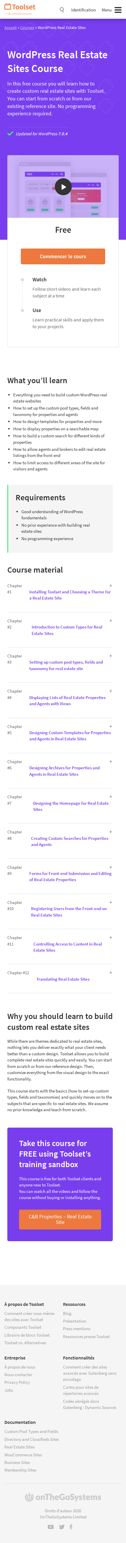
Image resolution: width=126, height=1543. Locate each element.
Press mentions (76, 1328)
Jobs (8, 1390)
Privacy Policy (17, 1382)
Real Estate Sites (19, 1447)
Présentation (74, 1321)
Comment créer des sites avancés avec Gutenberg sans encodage (89, 1373)
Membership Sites (20, 1470)
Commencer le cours (63, 256)
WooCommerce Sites (23, 1455)
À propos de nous (19, 1367)
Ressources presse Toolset (86, 1336)
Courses (27, 27)
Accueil (10, 27)
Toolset (22, 9)
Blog (67, 1313)
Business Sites (17, 1462)
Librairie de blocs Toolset (27, 1335)
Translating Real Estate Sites (62, 979)
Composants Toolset (22, 1327)
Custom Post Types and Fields (31, 1431)
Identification (83, 10)
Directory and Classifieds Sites (31, 1439)
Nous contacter (18, 1374)
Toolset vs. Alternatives (25, 1342)
